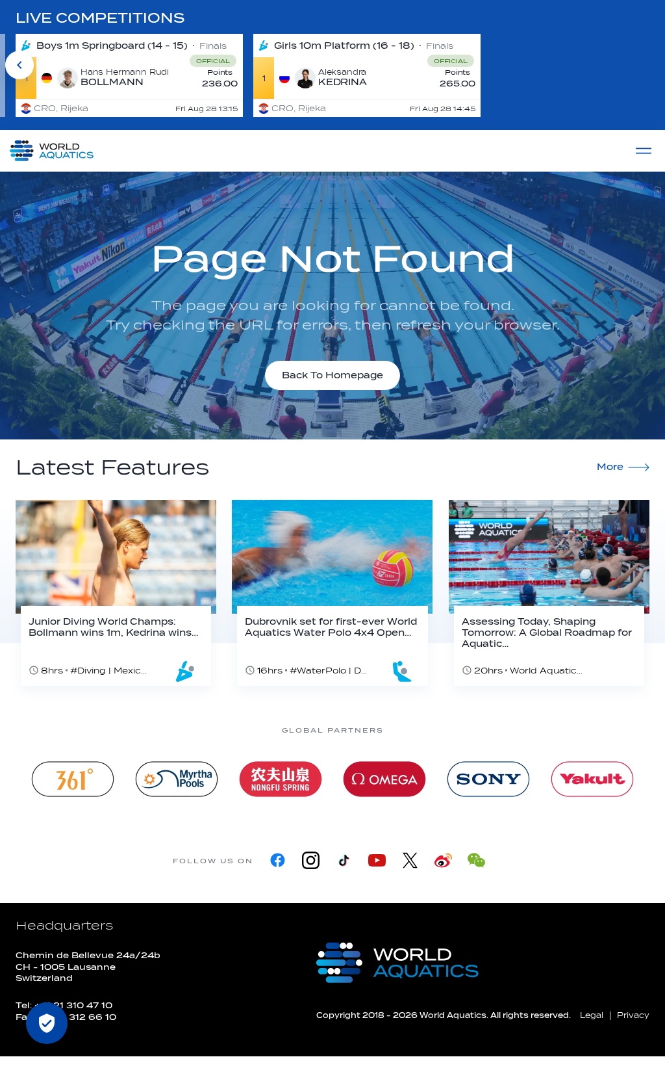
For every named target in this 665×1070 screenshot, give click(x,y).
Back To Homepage (332, 375)
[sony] (488, 779)
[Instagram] (310, 860)
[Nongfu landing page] (280, 779)
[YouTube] (377, 860)
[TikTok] (343, 860)
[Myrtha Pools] (176, 779)
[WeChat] (476, 860)
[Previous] (19, 65)
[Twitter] (410, 860)
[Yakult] (592, 779)
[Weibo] (443, 860)
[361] (72, 779)
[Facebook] (277, 860)
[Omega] (384, 779)
